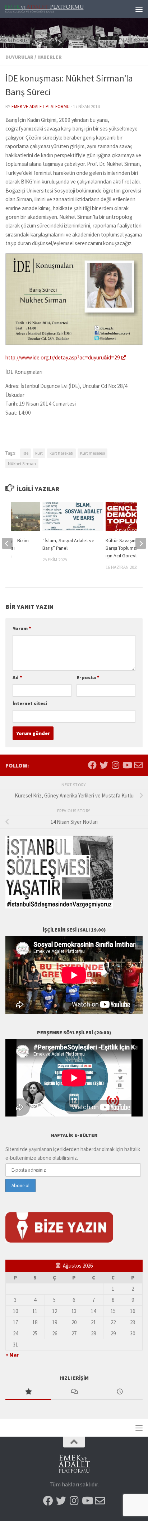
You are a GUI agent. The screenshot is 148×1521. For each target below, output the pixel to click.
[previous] (7, 543)
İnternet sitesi (30, 703)
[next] (140, 543)
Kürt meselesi (92, 453)
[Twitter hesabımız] (104, 765)
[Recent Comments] (74, 1392)
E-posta (88, 677)
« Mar (12, 1354)
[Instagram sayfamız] (115, 765)
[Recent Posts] (120, 1392)
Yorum (22, 628)
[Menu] (139, 9)
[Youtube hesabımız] (126, 765)
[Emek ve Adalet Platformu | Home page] (58, 9)
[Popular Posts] (28, 1392)
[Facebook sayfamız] (92, 765)
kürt (39, 453)
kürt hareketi (61, 453)
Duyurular (19, 57)
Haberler (49, 57)
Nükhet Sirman (22, 463)
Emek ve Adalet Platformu (40, 106)
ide (25, 453)
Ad (17, 677)
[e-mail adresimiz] (138, 765)
